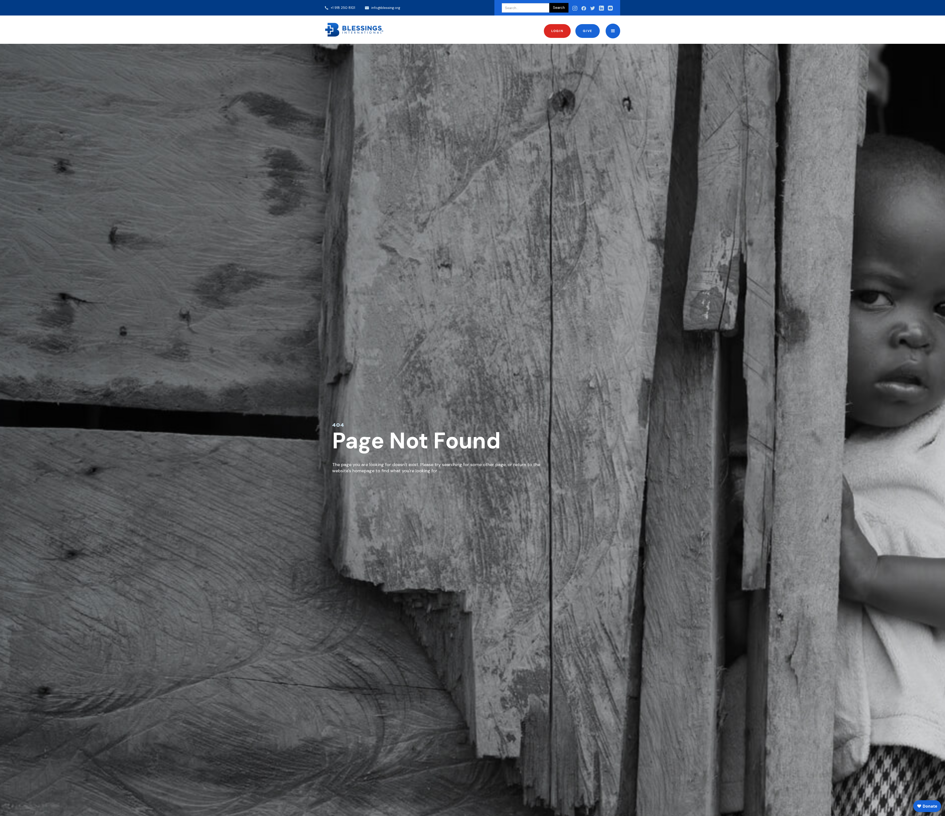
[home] (354, 29)
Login (557, 31)
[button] (613, 31)
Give (587, 31)
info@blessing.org (385, 7)
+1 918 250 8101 (343, 7)
